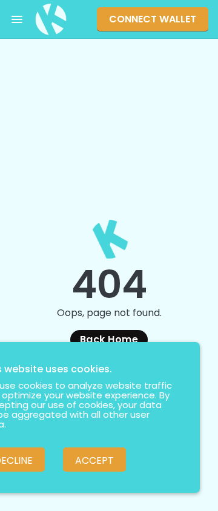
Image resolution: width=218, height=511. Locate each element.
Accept (94, 460)
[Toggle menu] (17, 19)
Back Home (109, 339)
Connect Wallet (152, 19)
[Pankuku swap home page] (51, 19)
